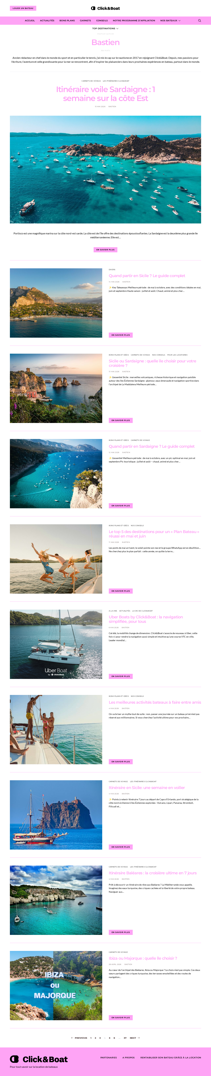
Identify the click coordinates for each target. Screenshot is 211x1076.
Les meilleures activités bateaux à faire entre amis (155, 702)
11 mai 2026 (114, 542)
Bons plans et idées (119, 355)
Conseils (102, 20)
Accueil (30, 20)
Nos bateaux (168, 20)
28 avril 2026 (115, 964)
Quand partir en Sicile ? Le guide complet (147, 275)
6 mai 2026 (114, 627)
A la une (113, 611)
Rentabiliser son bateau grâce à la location (170, 1057)
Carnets (85, 20)
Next (133, 1038)
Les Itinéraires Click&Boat (116, 81)
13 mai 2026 (114, 371)
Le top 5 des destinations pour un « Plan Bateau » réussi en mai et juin (154, 533)
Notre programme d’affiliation (134, 20)
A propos (128, 1057)
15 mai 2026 (100, 106)
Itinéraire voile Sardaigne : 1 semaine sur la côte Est (105, 93)
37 (125, 1038)
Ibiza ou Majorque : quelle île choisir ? (143, 958)
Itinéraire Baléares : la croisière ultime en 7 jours (152, 873)
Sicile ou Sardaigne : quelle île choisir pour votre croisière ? (152, 363)
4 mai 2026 (114, 708)
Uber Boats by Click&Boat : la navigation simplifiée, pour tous (146, 619)
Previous (81, 1038)
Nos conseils (158, 355)
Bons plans (67, 20)
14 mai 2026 (114, 282)
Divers (112, 270)
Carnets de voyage (91, 81)
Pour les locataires (177, 355)
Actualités (47, 20)
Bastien (112, 106)
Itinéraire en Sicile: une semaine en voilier (147, 787)
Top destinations (103, 28)
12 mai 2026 (114, 452)
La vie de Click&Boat (142, 611)
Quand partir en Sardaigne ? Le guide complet (152, 446)
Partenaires (108, 1057)
